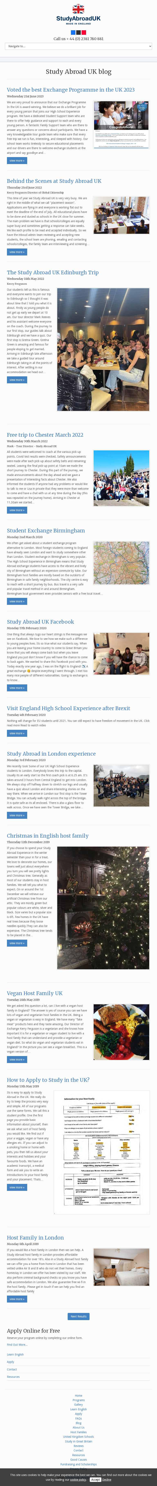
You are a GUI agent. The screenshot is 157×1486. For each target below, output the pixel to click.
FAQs (78, 1418)
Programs (79, 1400)
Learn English (15, 1354)
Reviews (79, 1446)
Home (78, 1395)
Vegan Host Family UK (35, 993)
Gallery (78, 1404)
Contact (12, 1369)
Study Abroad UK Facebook (40, 622)
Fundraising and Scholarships (78, 1464)
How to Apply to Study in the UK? (48, 1080)
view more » (17, 160)
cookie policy (78, 1479)
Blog (78, 1423)
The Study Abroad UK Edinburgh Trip (53, 272)
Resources (13, 1376)
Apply (10, 1361)
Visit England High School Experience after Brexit (68, 708)
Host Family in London (35, 1238)
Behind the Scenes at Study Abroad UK (54, 181)
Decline (106, 1479)
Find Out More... (17, 1344)
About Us (78, 1427)
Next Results (78, 1316)
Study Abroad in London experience (51, 754)
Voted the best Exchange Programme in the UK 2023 (71, 90)
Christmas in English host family (48, 836)
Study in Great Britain (78, 1441)
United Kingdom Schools (78, 1436)
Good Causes (78, 1459)
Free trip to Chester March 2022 (45, 435)
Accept (95, 1479)
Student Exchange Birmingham (46, 531)
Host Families (78, 1432)
